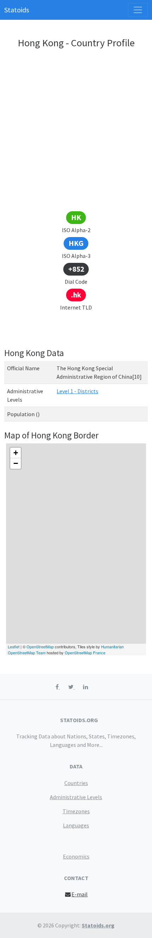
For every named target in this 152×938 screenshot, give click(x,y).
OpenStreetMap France (85, 652)
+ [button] (15, 452)
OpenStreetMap (40, 646)
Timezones (76, 811)
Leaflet (13, 646)
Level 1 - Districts (77, 391)
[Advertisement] (76, 131)
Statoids (16, 9)
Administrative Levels (76, 797)
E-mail (79, 894)
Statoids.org (98, 925)
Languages (76, 825)
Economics (76, 856)
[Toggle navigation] (138, 10)
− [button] (15, 463)
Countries (76, 782)
